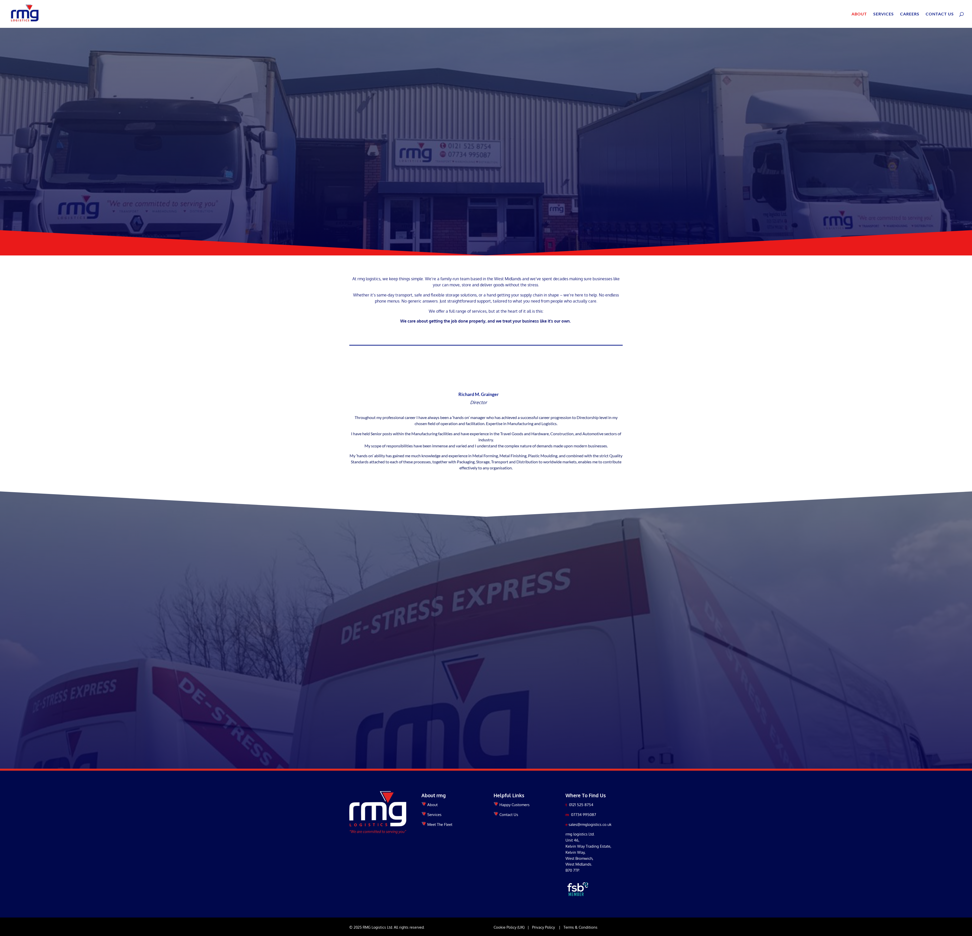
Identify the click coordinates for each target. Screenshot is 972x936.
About (859, 14)
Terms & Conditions (580, 927)
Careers (909, 14)
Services (883, 14)
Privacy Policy (543, 927)
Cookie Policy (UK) (509, 927)
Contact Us (940, 14)
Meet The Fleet (439, 824)
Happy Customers (514, 804)
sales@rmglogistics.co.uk (590, 824)
